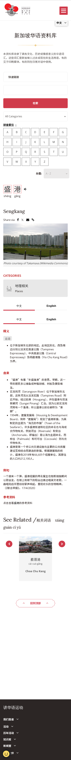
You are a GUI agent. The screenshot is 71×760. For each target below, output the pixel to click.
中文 (19, 305)
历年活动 (8, 733)
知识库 (7, 739)
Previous (9, 544)
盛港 (16, 503)
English (51, 305)
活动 (6, 726)
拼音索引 (8, 125)
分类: (39, 173)
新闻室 (7, 746)
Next (62, 544)
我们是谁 (8, 719)
